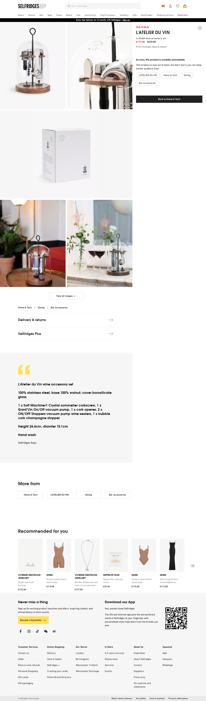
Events (108, 671)
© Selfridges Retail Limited (28, 698)
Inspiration (139, 653)
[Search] (69, 6)
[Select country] (163, 6)
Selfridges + (53, 665)
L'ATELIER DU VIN (153, 32)
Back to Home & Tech (169, 99)
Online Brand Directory (59, 677)
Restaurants (111, 659)
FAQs (21, 659)
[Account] (170, 6)
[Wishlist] (178, 6)
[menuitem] (21, 15)
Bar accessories (59, 307)
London (80, 653)
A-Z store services (114, 653)
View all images (64, 296)
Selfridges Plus (29, 334)
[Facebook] (20, 633)
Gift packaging (25, 683)
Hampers (167, 659)
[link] (30, 584)
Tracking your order (57, 671)
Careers (138, 665)
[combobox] (105, 6)
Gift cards (23, 677)
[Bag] (185, 6)
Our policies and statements (142, 685)
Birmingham (82, 659)
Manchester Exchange (87, 671)
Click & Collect (54, 659)
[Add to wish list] (199, 28)
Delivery (51, 653)
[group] (103, 566)
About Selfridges (142, 659)
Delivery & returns (32, 320)
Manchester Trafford (87, 665)
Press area (139, 677)
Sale (165, 653)
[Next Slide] (192, 565)
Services (109, 665)
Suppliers (139, 671)
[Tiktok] (37, 633)
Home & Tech (25, 307)
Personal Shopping (28, 671)
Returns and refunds (29, 665)
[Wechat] (45, 633)
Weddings (168, 665)
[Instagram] (29, 633)
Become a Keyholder (31, 620)
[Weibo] (54, 633)
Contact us (23, 653)
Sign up (126, 20)
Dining (41, 307)
